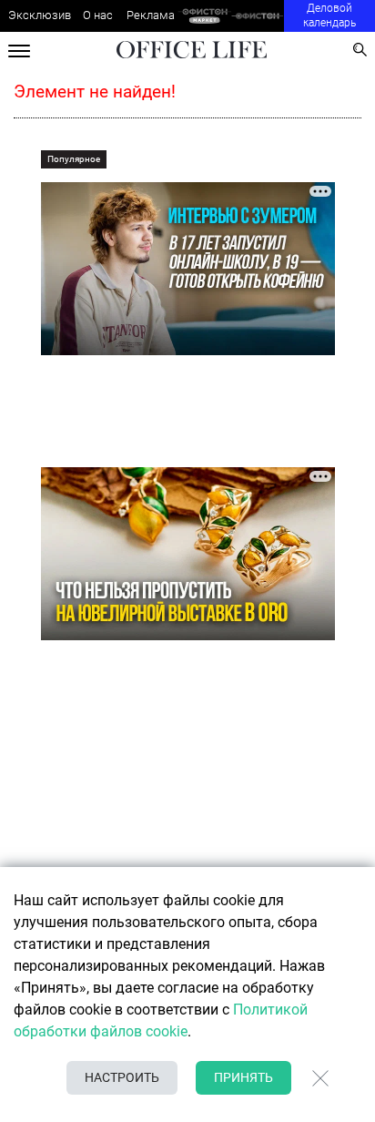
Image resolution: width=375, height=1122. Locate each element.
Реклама (151, 15)
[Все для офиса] (258, 16)
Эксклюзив (39, 15)
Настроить (122, 1077)
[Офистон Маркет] (204, 16)
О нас (98, 15)
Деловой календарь (329, 15)
